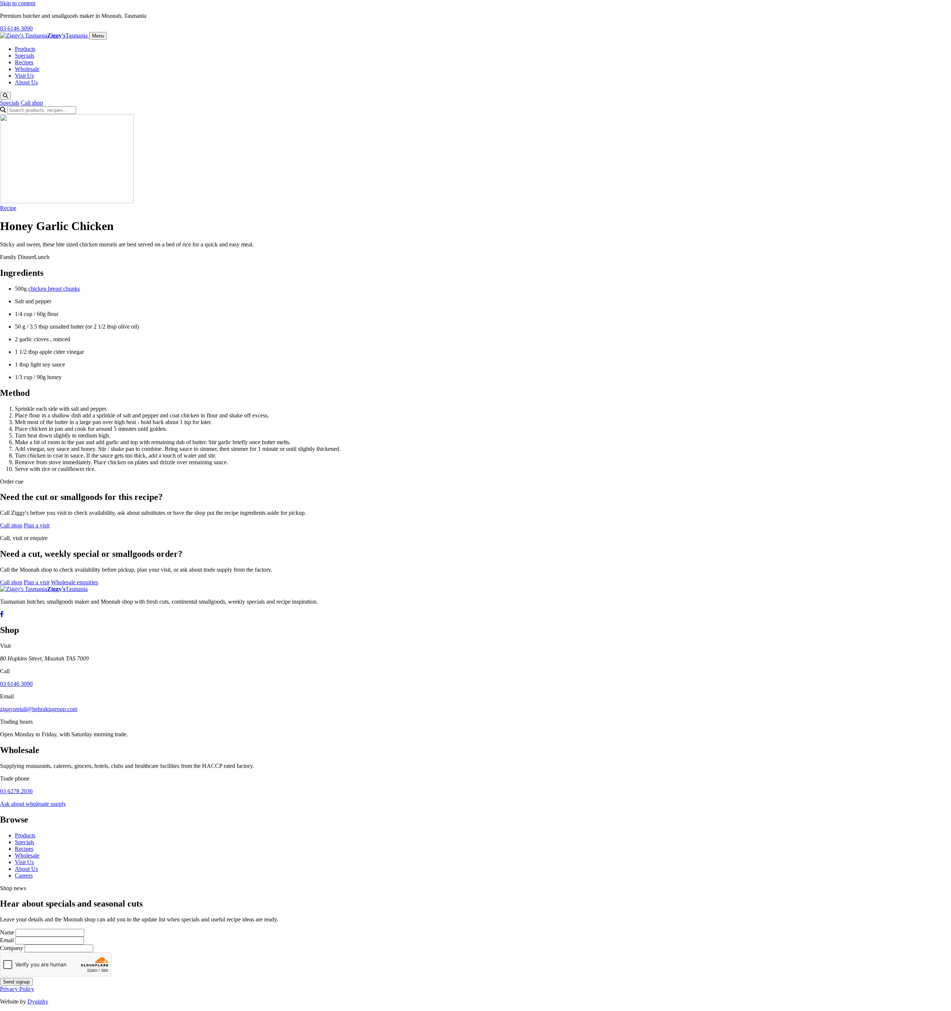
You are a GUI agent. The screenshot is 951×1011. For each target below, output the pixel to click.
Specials (24, 55)
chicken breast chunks (54, 288)
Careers (24, 875)
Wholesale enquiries (74, 582)
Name (7, 932)
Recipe (8, 208)
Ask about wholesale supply (33, 804)
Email (7, 940)
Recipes (24, 62)
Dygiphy (37, 1001)
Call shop (32, 103)
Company (11, 948)
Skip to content (17, 3)
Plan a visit (36, 525)
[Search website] (5, 96)
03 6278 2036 (16, 791)
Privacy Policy (17, 989)
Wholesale (27, 69)
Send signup (16, 982)
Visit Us (24, 75)
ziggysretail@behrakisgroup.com (38, 709)
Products (25, 49)
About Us (26, 82)
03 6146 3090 (16, 28)
